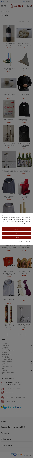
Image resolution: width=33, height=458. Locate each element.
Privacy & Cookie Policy (25, 241)
